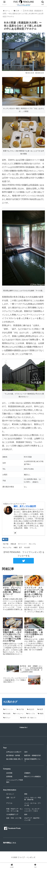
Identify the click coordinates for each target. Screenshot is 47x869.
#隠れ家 (13, 544)
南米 (25, 814)
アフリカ (9, 803)
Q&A (25, 752)
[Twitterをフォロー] (15, 532)
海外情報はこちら (9, 843)
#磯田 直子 (17, 547)
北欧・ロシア (10, 797)
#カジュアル (7, 547)
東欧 (25, 794)
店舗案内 (27, 773)
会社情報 (9, 773)
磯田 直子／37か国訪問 (25, 506)
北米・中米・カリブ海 (13, 818)
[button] (42, 463)
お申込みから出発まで (13, 752)
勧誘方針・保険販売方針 (32, 755)
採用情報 (9, 776)
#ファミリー (22, 544)
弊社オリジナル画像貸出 (32, 776)
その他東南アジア (12, 814)
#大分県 (27, 547)
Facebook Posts (14, 828)
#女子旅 (5, 544)
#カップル (32, 544)
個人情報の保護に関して (14, 759)
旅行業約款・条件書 (13, 755)
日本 (6, 539)
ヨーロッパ (10, 794)
